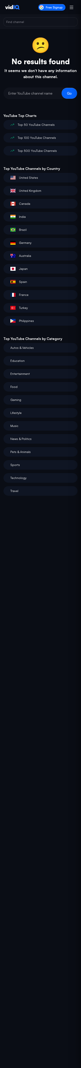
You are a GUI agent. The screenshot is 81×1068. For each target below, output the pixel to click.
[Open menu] (71, 7)
